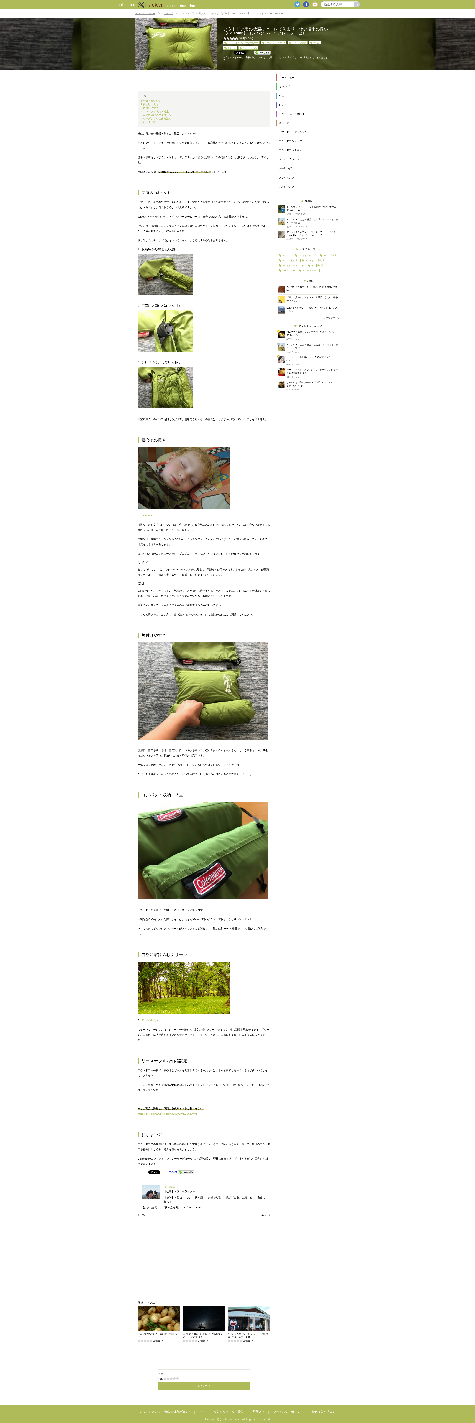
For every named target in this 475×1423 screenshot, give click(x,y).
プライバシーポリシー (288, 1411)
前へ (144, 1215)
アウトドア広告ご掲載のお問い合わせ (165, 1411)
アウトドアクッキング (293, 265)
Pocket (172, 1172)
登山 (281, 95)
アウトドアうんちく (290, 150)
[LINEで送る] (186, 1172)
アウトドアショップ (290, 141)
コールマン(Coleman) (275, 43)
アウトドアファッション (293, 132)
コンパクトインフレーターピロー (242, 43)
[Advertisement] (204, 1259)
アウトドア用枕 (250, 48)
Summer (147, 515)
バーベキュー (287, 77)
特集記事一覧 (333, 318)
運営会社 (258, 1411)
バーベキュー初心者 (315, 260)
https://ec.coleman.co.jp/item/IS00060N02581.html (167, 1113)
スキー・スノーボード (292, 113)
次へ (263, 1215)
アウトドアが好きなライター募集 (221, 1411)
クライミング (286, 177)
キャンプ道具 (329, 255)
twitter (297, 4)
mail (315, 4)
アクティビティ (310, 270)
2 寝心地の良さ (149, 104)
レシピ (283, 104)
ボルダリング (286, 186)
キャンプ (231, 48)
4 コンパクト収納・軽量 (155, 111)
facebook (306, 4)
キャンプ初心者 (290, 260)
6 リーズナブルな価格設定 (156, 118)
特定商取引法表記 (323, 1411)
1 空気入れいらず (151, 100)
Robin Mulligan (151, 1020)
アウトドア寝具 (299, 43)
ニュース (284, 122)
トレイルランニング (290, 159)
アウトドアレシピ (307, 255)
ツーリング (285, 168)
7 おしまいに (148, 122)
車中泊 (316, 43)
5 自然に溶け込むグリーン (156, 114)
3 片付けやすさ (149, 107)
